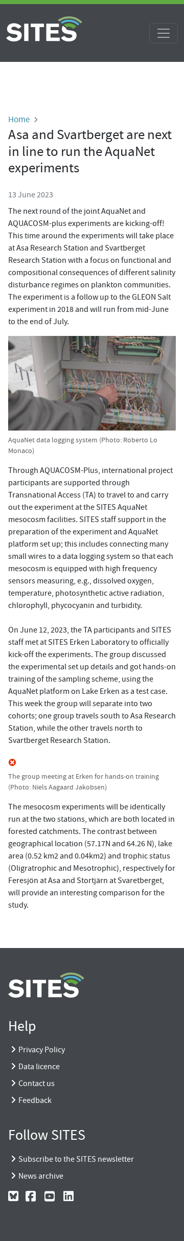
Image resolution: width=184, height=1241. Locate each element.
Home (19, 119)
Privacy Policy (41, 1050)
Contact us (36, 1083)
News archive (40, 1176)
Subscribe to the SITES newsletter (76, 1159)
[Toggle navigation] (163, 33)
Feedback (35, 1100)
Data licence (39, 1067)
